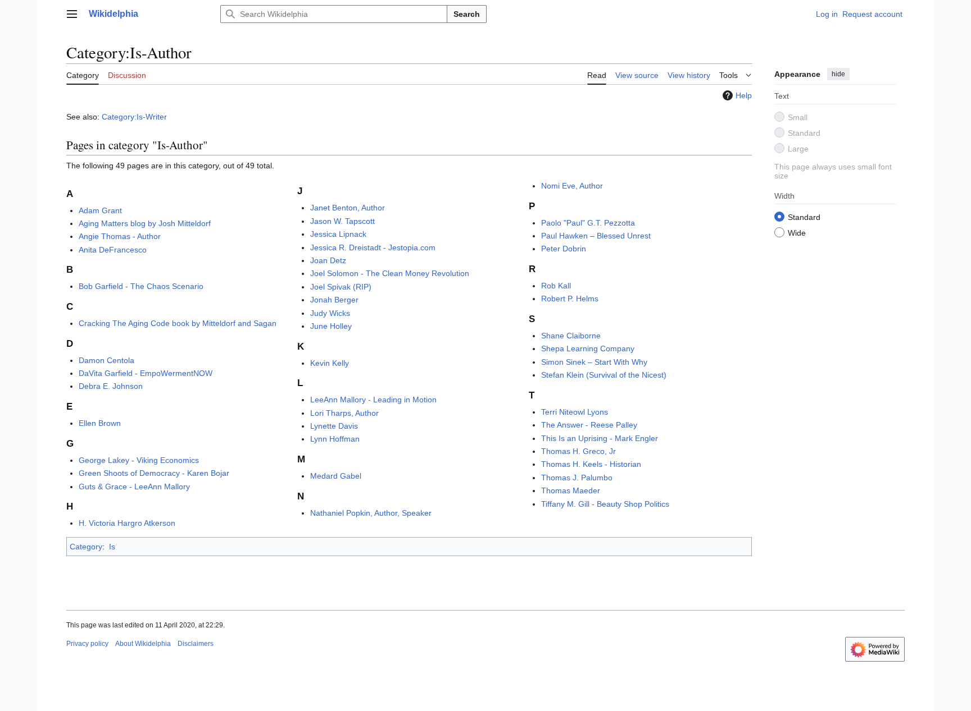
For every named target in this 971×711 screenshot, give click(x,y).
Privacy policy (87, 644)
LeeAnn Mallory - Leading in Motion (373, 399)
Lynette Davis (334, 425)
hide (838, 74)
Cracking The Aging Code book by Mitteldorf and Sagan (177, 323)
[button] (72, 14)
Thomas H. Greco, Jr (578, 451)
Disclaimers (196, 644)
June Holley (331, 326)
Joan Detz (328, 260)
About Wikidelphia (143, 644)
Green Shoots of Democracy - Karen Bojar (154, 473)
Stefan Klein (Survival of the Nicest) (603, 374)
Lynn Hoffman (335, 438)
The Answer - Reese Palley (589, 424)
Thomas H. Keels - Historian (591, 464)
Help (744, 95)
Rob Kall (556, 285)
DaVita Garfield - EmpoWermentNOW (145, 373)
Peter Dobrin (563, 248)
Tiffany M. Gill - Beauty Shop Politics (605, 503)
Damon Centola (106, 360)
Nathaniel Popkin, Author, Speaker (371, 512)
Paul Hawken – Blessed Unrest (596, 235)
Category (86, 546)
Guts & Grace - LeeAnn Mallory (134, 486)
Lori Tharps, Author (344, 413)
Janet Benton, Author (347, 207)
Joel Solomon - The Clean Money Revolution (389, 273)
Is (112, 546)
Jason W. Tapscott (342, 221)
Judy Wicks (330, 313)
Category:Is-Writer (134, 116)
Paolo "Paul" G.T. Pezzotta (588, 222)
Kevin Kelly (329, 363)
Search (466, 14)
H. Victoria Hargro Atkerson (127, 523)
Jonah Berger (334, 299)
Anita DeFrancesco (113, 249)
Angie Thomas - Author (120, 236)
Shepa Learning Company (587, 348)
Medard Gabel (335, 475)
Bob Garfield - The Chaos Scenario (141, 286)
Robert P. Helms (569, 298)
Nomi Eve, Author (572, 185)
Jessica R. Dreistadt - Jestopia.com (372, 247)
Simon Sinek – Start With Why (594, 361)
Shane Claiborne (571, 335)
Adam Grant (100, 210)
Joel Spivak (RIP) (340, 286)
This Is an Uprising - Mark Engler (599, 438)
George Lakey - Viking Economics (139, 460)
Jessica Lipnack (338, 234)
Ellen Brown (100, 423)
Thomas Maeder (570, 490)
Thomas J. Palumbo (576, 477)
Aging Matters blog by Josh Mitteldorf (145, 223)
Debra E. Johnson (111, 386)
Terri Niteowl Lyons (574, 411)
